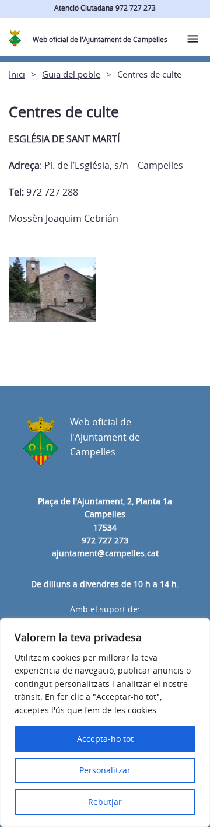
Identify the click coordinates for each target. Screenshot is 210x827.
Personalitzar (105, 770)
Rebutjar (105, 801)
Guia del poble (71, 74)
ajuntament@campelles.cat (105, 553)
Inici (17, 74)
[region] (105, 722)
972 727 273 (105, 540)
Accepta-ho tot (105, 738)
